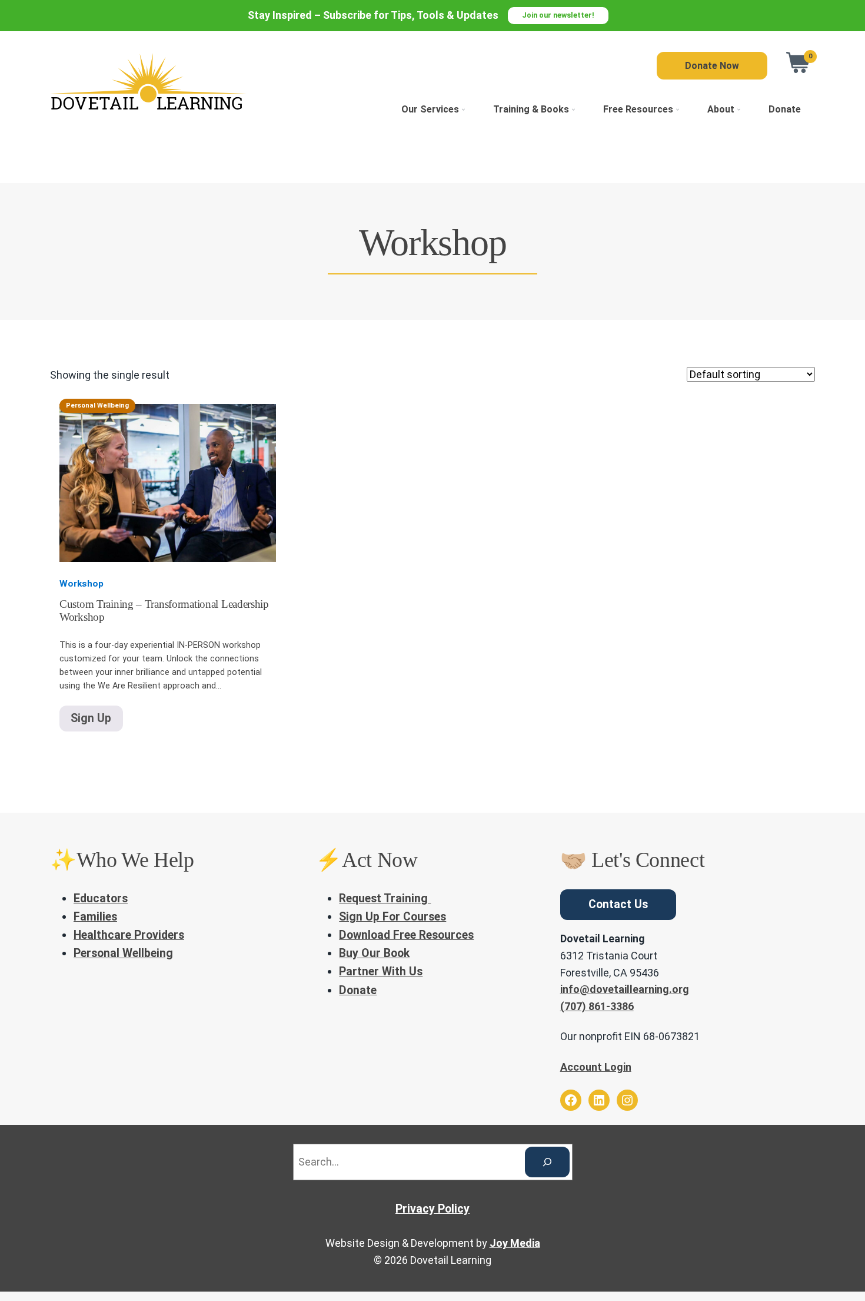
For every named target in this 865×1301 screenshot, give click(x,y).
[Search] (547, 1162)
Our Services (430, 109)
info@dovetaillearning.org (624, 989)
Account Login (595, 1067)
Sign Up (91, 718)
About (720, 109)
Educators (101, 898)
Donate (784, 109)
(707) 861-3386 (597, 1006)
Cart (798, 62)
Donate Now (712, 65)
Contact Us (618, 904)
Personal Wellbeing (123, 953)
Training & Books (531, 109)
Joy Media (515, 1243)
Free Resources (638, 109)
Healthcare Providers (129, 935)
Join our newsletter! (558, 15)
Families (95, 916)
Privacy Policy (432, 1209)
